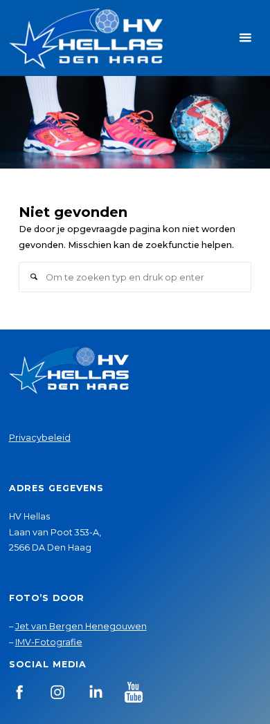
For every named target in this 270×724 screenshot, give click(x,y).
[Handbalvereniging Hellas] (86, 37)
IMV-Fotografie (48, 642)
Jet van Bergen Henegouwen (81, 626)
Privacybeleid (40, 437)
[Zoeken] (34, 277)
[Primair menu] (245, 38)
